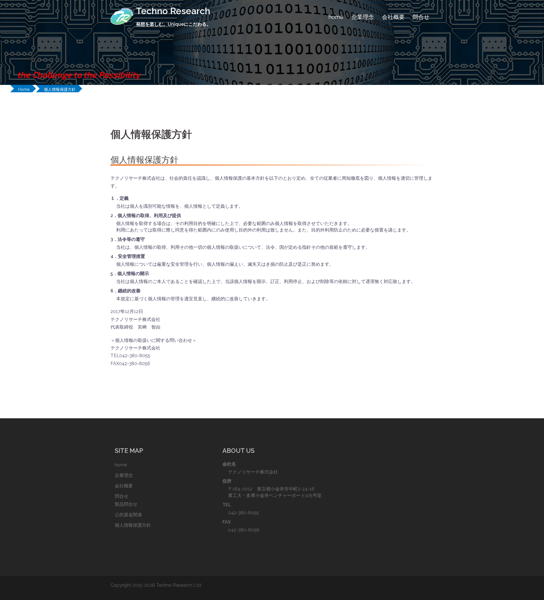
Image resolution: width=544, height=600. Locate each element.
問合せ (421, 17)
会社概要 (393, 17)
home (335, 17)
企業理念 (362, 17)
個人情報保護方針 (133, 525)
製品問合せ (126, 504)
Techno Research (173, 11)
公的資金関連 (128, 514)
